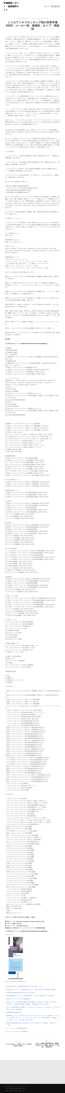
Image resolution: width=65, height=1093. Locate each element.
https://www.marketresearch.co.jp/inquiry (34, 343)
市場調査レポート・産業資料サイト (11, 6)
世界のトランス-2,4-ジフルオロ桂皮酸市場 (18, 999)
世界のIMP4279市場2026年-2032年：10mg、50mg (20, 992)
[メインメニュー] (48, 6)
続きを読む (8, 339)
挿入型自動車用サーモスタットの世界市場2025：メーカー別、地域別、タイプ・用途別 (30, 995)
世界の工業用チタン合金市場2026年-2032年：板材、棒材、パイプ (24, 986)
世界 (42, 18)
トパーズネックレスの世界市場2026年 (17, 1028)
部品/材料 (46, 18)
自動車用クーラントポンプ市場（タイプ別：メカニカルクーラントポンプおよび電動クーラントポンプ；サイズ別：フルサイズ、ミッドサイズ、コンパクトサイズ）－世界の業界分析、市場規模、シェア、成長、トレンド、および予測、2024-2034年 (33, 1018)
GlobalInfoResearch (36, 18)
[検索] (45, 6)
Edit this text (55, 6)
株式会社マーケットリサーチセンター (16, 1086)
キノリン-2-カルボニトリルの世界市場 (17, 1031)
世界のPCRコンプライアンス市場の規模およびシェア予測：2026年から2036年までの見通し (31, 989)
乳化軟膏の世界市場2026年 (14, 1012)
